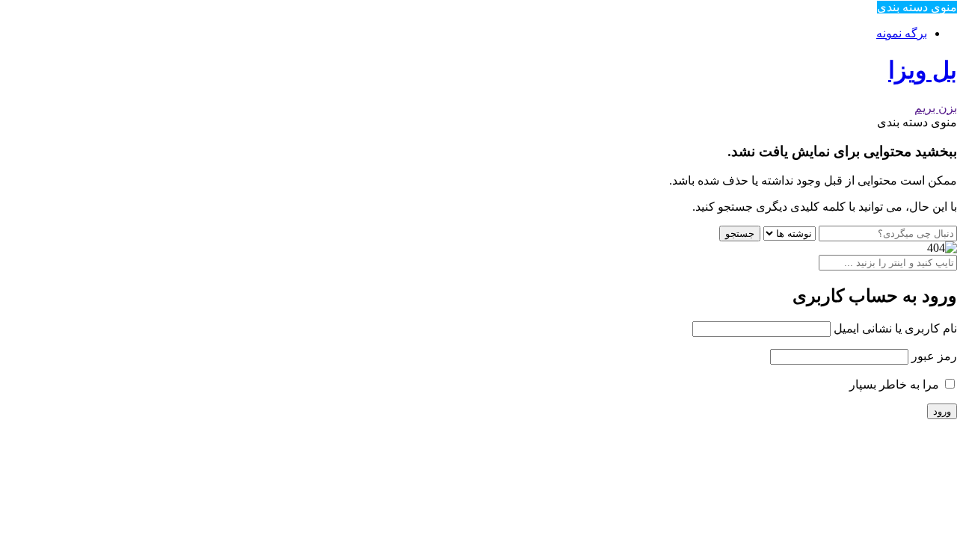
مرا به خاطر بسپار (895, 384)
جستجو (739, 233)
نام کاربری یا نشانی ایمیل (895, 328)
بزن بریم (935, 108)
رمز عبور (934, 356)
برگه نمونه (901, 33)
